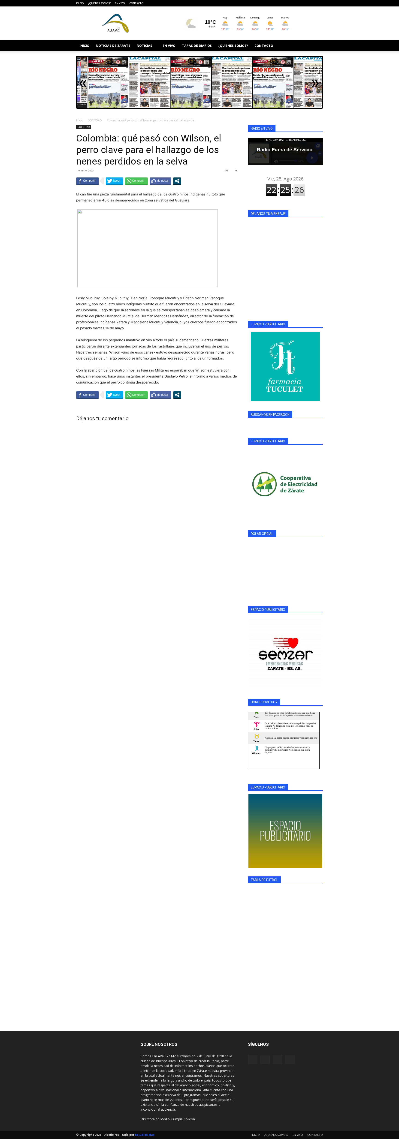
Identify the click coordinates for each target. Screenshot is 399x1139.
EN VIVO (120, 3)
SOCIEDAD (95, 120)
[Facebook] (296, 3)
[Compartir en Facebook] (87, 180)
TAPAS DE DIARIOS (197, 45)
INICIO (80, 3)
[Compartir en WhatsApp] (136, 180)
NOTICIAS (144, 45)
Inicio (79, 120)
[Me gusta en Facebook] (160, 180)
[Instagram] (304, 3)
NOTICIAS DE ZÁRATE (113, 45)
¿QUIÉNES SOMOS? (99, 3)
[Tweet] (114, 180)
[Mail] (311, 3)
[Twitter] (319, 3)
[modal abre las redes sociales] (177, 180)
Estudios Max (144, 1135)
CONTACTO (136, 3)
